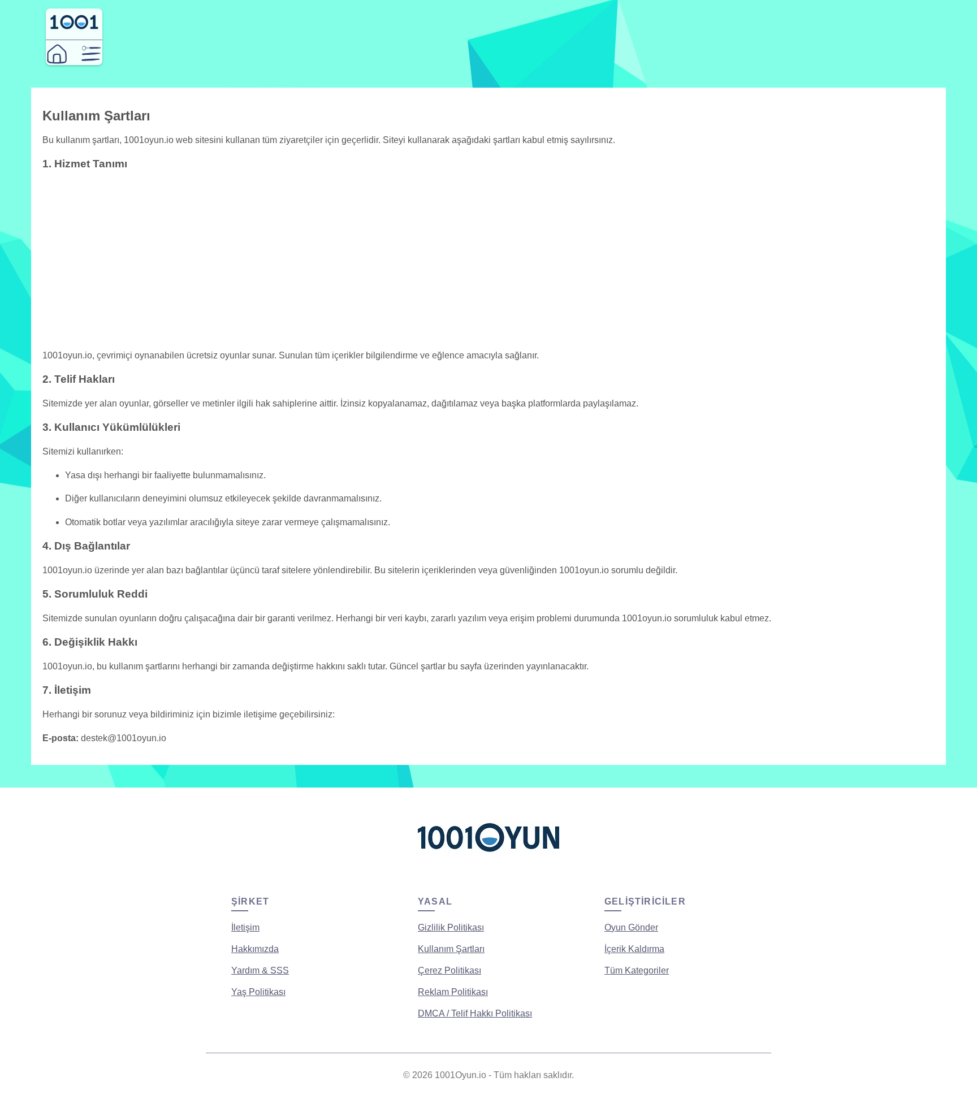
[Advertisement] (488, 260)
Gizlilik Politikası (451, 927)
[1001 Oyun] (74, 27)
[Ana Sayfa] (57, 54)
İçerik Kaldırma (634, 949)
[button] (91, 54)
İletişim (245, 927)
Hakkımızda (255, 949)
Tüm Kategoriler (636, 970)
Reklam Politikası (453, 992)
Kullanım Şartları (451, 949)
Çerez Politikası (449, 970)
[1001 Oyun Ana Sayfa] (488, 856)
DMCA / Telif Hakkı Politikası (475, 1013)
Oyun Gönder (631, 927)
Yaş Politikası (258, 992)
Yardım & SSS (260, 970)
